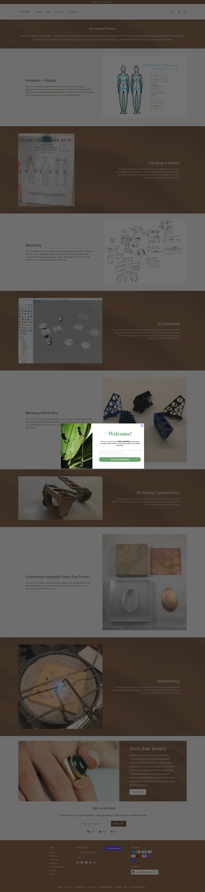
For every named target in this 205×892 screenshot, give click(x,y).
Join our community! (120, 459)
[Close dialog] (142, 425)
